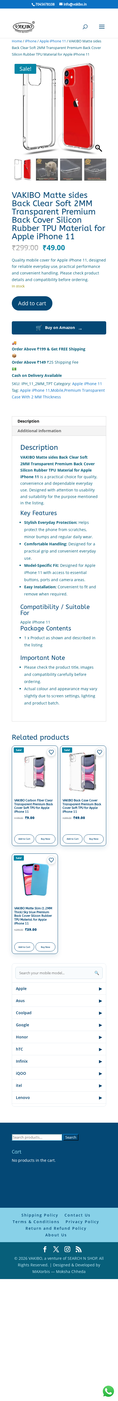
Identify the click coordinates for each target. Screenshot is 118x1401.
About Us (56, 1234)
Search (70, 1137)
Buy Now (45, 838)
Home (17, 41)
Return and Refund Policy (56, 1228)
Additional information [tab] (39, 430)
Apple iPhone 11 (53, 41)
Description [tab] (28, 421)
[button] (99, 111)
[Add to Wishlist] (51, 752)
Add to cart (32, 303)
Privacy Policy (82, 1221)
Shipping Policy (39, 1215)
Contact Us (77, 1215)
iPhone (30, 41)
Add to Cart (24, 838)
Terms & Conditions (36, 1221)
